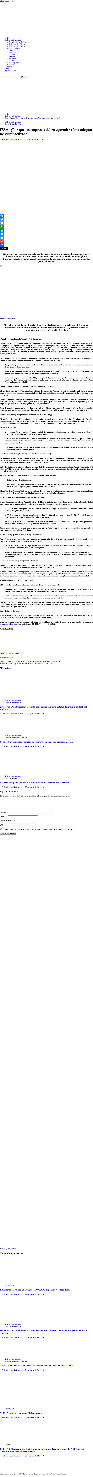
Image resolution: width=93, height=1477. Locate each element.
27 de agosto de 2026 (33, 714)
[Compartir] (46, 245)
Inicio (7, 38)
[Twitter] (46, 219)
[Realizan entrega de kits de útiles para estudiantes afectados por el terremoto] (17, 772)
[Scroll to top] (0, 1476)
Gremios (12, 60)
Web (1, 825)
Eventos (12, 56)
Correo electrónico (7, 821)
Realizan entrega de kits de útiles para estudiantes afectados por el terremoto (35, 782)
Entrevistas (8, 67)
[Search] (0, 75)
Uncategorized (10, 1285)
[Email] (46, 223)
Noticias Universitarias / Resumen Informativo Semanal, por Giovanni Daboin (36, 742)
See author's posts (6, 658)
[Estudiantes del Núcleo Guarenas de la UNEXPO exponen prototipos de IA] (17, 1281)
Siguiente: (26, 664)
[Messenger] (46, 234)
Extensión (12, 58)
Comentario (5, 812)
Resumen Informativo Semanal (16, 737)
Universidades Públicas (17, 46)
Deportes (12, 52)
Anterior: (30, 661)
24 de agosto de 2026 (33, 746)
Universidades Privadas (17, 44)
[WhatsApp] (46, 227)
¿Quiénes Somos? (11, 71)
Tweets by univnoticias (8, 1249)
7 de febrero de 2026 (32, 139)
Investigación (14, 63)
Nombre (3, 816)
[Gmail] (46, 241)
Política (11, 65)
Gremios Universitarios (17, 42)
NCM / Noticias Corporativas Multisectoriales (21, 1413)
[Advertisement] (46, 95)
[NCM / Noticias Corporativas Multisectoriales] (17, 1405)
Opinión (7, 69)
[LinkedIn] (46, 230)
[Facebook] (46, 216)
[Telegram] (46, 238)
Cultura (11, 50)
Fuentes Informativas (12, 48)
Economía (12, 54)
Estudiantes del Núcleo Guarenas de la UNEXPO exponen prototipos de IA (35, 1290)
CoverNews (50, 1474)
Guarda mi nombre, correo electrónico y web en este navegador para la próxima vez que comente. (38, 829)
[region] (46, 914)
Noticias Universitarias (13, 40)
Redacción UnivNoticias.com (12, 139)
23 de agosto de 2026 (33, 787)
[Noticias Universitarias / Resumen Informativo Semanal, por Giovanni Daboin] (17, 731)
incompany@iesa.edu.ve (9, 624)
